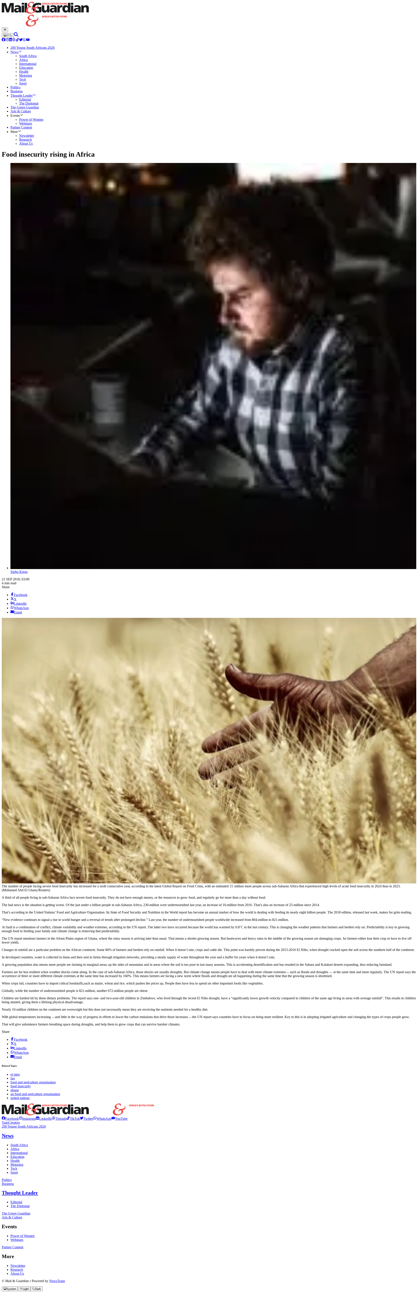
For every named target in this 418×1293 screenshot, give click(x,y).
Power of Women (22, 1236)
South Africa (19, 1145)
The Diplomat (20, 1206)
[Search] (16, 35)
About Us (17, 1273)
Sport (14, 1172)
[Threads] (14, 40)
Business (8, 1184)
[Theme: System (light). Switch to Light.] (8, 35)
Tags (5, 1122)
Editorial (16, 1202)
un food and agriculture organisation (35, 1094)
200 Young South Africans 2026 (24, 1126)
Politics (7, 1180)
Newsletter (17, 1266)
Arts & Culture (12, 1217)
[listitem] (10, 1118)
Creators (14, 1122)
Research (16, 1269)
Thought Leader (20, 1193)
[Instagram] (7, 40)
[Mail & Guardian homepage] (209, 14)
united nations (20, 1098)
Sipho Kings (19, 572)
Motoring (16, 1164)
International (19, 1153)
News (7, 1136)
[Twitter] (21, 40)
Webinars (16, 1240)
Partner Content (12, 1247)
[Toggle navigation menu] (5, 29)
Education (17, 1157)
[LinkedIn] (10, 40)
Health (15, 1161)
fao (12, 1078)
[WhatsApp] (24, 40)
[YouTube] (28, 40)
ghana (14, 1090)
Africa (14, 1149)
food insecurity (20, 1086)
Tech (13, 1168)
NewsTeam (57, 1281)
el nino (15, 1074)
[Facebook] (3, 40)
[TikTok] (17, 40)
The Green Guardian (16, 1213)
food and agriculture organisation (33, 1082)
